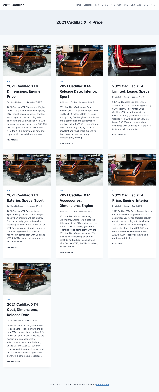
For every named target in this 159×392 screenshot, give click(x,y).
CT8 (126, 5)
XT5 (153, 5)
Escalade (88, 5)
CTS (146, 5)
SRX (133, 5)
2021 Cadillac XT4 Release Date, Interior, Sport (78, 91)
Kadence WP (102, 384)
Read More (13, 140)
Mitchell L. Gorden (16, 102)
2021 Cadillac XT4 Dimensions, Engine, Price (24, 91)
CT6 (119, 5)
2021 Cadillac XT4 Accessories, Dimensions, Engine (76, 200)
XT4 (97, 5)
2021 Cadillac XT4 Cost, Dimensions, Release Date (22, 309)
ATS (139, 5)
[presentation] (27, 60)
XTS (113, 5)
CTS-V (105, 5)
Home (78, 5)
